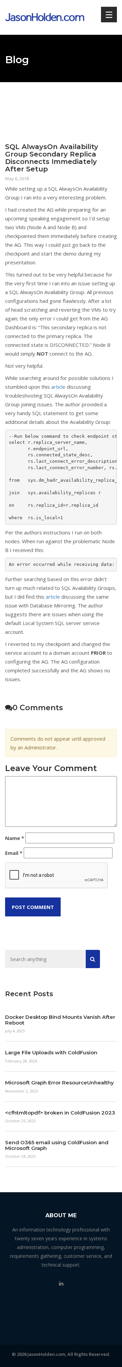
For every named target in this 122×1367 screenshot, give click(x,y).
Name (14, 838)
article (58, 386)
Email (13, 852)
